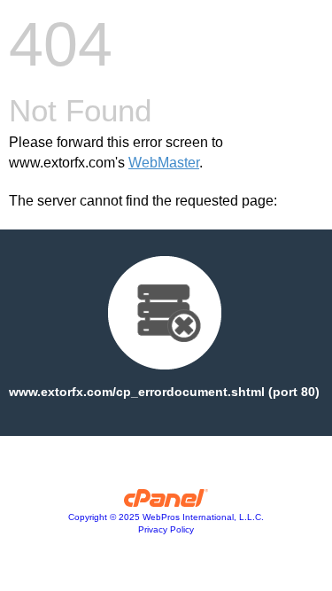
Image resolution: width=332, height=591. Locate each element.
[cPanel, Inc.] (166, 502)
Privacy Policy (166, 529)
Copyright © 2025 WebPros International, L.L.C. (166, 517)
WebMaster (163, 162)
